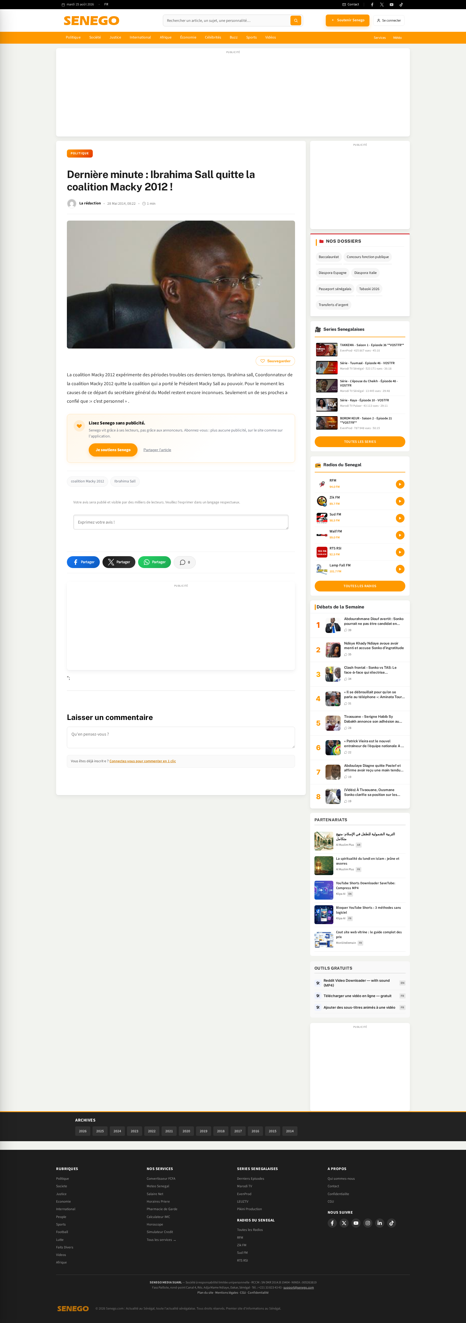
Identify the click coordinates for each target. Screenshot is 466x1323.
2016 (255, 1131)
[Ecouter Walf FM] (400, 535)
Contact (333, 1186)
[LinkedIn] (379, 1223)
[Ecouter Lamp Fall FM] (400, 569)
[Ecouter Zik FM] (400, 501)
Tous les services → (161, 1239)
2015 (272, 1131)
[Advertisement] (233, 95)
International (140, 37)
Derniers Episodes (250, 1178)
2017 (238, 1131)
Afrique (166, 37)
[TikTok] (401, 4)
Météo (397, 37)
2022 (152, 1131)
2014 (290, 1131)
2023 (134, 1131)
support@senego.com (298, 1287)
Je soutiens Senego (113, 450)
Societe (61, 1186)
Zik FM (241, 1245)
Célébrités (213, 37)
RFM (240, 1237)
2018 (221, 1131)
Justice (115, 37)
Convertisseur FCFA (161, 1178)
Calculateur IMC (158, 1216)
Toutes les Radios (250, 1229)
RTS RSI (242, 1260)
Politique (73, 37)
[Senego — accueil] (92, 20)
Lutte (60, 1239)
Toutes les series (360, 441)
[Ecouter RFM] (400, 484)
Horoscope (155, 1224)
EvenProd (244, 1194)
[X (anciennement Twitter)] (382, 4)
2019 (203, 1131)
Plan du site (205, 1292)
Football (62, 1232)
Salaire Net (155, 1194)
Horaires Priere (158, 1201)
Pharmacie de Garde (162, 1209)
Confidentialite (338, 1194)
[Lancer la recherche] (295, 20)
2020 (186, 1131)
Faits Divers (64, 1247)
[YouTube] (391, 4)
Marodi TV (244, 1186)
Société (95, 37)
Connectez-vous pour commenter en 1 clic (142, 761)
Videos (61, 1254)
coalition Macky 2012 (87, 481)
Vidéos (270, 37)
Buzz (233, 37)
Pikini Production (249, 1209)
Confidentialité (258, 1292)
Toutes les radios (360, 586)
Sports (251, 37)
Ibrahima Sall (125, 481)
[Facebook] (372, 4)
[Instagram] (367, 1223)
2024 (117, 1131)
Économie (188, 37)
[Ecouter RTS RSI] (400, 552)
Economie (63, 1201)
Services (380, 37)
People (61, 1216)
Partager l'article (157, 450)
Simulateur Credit (160, 1232)
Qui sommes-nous (341, 1178)
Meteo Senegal (158, 1186)
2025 (100, 1131)
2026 (83, 1131)
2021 (169, 1131)
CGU (331, 1201)
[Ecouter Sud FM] (400, 518)
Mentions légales (226, 1292)
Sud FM (242, 1252)
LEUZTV (242, 1201)
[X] (344, 1223)
